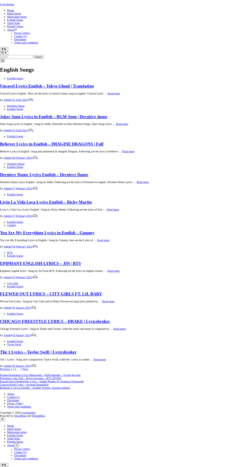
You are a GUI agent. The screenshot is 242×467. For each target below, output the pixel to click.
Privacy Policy (22, 33)
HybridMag (38, 415)
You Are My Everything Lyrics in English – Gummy (47, 232)
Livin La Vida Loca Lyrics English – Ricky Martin (46, 202)
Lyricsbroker (7, 4)
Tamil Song (13, 23)
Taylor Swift (14, 344)
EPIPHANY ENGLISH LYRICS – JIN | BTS (40, 263)
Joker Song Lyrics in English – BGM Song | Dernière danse (53, 116)
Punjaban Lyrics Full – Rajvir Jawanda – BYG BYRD (30, 378)
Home (10, 10)
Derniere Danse (16, 105)
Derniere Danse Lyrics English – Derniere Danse (44, 174)
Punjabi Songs (15, 26)
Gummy (11, 225)
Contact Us (20, 36)
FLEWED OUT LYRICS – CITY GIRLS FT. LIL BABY (51, 294)
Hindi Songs (14, 13)
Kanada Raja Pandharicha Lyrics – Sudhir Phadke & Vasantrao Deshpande (42, 381)
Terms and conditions (26, 42)
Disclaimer (20, 39)
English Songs (15, 19)
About (10, 29)
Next (25, 369)
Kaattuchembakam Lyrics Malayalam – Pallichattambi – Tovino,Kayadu (40, 375)
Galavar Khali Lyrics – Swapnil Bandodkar (24, 384)
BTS (9, 252)
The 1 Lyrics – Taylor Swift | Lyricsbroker (38, 352)
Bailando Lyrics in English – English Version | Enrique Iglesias (35, 387)
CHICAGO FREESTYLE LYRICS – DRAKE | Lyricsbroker (55, 321)
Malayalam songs (17, 16)
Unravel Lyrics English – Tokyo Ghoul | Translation (47, 86)
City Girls (12, 283)
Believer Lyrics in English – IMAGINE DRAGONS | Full (51, 144)
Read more (114, 93)
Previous (5, 369)
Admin (7, 99)
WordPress (20, 415)
